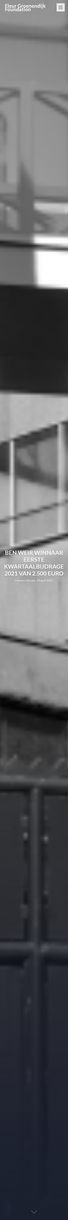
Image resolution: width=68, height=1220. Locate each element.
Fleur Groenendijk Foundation (25, 7)
